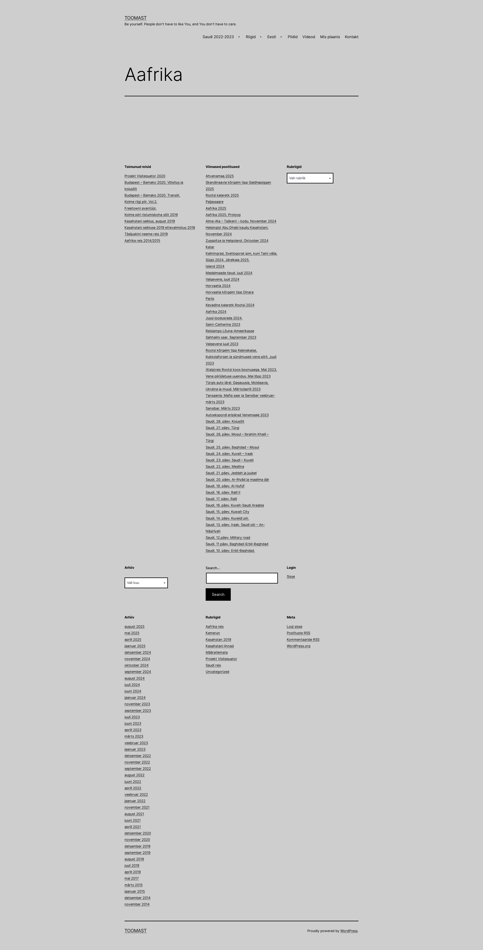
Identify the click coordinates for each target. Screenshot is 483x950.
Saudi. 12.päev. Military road (228, 538)
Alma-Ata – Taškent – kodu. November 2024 (241, 221)
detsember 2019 (137, 846)
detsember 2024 (138, 652)
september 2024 (138, 672)
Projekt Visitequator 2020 (145, 176)
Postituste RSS (298, 633)
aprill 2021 (133, 827)
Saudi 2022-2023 (218, 37)
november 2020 (137, 840)
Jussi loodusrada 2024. (224, 318)
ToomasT (136, 18)
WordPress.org (298, 646)
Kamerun (213, 633)
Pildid (293, 37)
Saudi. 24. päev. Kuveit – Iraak (229, 454)
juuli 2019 (132, 865)
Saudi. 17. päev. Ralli (221, 499)
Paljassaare (214, 202)
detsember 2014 (138, 898)
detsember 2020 (138, 833)
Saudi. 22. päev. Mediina (225, 466)
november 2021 (137, 807)
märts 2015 (134, 885)
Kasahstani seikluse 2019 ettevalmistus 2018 (160, 228)
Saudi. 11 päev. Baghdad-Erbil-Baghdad (237, 544)
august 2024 (135, 678)
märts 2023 (134, 736)
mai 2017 (132, 878)
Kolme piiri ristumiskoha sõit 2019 (151, 215)
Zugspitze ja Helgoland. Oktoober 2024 (237, 241)
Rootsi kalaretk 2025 (222, 195)
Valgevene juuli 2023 (222, 344)
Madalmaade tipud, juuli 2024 (229, 273)
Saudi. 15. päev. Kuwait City (227, 512)
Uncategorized (217, 672)
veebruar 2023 (136, 743)
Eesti (271, 37)
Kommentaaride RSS (303, 640)
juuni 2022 (133, 782)
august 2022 (135, 775)
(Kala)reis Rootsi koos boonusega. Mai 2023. (241, 370)
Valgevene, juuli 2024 (222, 279)
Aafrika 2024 (216, 312)
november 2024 (137, 659)
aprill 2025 (133, 640)
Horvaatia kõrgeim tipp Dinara (230, 292)
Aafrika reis (215, 626)
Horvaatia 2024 (218, 286)
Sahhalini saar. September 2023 (231, 337)
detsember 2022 (138, 756)
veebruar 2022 (136, 794)
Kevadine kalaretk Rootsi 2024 (230, 305)
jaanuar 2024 (135, 698)
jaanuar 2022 (135, 801)
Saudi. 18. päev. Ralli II (223, 492)
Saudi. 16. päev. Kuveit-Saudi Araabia (235, 505)
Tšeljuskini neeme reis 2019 (146, 234)
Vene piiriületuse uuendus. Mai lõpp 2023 (238, 376)
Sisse (291, 576)
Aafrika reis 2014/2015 (142, 241)
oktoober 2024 (137, 665)
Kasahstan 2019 (218, 640)
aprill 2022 (133, 788)
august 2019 (134, 859)
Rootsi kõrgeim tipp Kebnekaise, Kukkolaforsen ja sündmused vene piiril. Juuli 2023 (241, 356)
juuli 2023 (132, 717)
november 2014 (137, 904)
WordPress (349, 931)
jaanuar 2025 (135, 646)
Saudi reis (213, 665)
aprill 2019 (133, 872)
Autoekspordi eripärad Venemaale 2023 (237, 415)
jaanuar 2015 (135, 891)
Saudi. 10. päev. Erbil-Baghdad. (230, 551)
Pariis (210, 299)
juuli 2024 (132, 685)
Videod (308, 37)
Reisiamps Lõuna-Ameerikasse (230, 331)
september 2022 (138, 769)
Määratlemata (217, 652)
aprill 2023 (133, 730)
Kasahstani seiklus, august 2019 (150, 221)
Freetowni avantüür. (141, 208)
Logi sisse (294, 626)
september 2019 (137, 853)
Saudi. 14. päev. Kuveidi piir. (227, 518)
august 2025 (135, 626)
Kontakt (351, 37)
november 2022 (137, 762)
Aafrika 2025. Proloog (223, 215)
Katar (210, 247)
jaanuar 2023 (135, 749)
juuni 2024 (133, 691)
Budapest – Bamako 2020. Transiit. (152, 195)
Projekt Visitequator (221, 659)
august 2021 (134, 814)
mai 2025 (132, 633)
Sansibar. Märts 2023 (223, 408)
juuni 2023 (133, 723)
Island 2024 (215, 266)
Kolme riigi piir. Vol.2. (141, 202)
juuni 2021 (133, 820)
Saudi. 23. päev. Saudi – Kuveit (230, 460)
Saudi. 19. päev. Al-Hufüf (225, 486)
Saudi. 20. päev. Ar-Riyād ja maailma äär (237, 480)
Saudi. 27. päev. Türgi (222, 428)
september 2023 (138, 711)
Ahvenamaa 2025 (220, 176)
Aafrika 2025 (216, 208)
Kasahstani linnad (220, 646)
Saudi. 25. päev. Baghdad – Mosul (232, 447)
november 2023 (137, 704)
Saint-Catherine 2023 (223, 324)
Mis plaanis (330, 37)
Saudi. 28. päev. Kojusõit (225, 421)
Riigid (251, 37)
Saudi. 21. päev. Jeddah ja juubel (231, 473)
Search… (213, 568)
